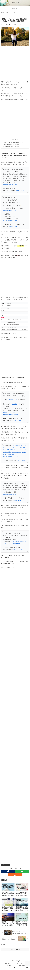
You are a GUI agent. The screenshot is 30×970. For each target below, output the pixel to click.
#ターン (14, 452)
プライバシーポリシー (22, 963)
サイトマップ (8, 965)
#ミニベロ (18, 452)
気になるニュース (6, 864)
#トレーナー (16, 448)
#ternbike (7, 450)
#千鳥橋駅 (14, 404)
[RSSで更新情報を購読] (15, 874)
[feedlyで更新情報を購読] (22, 871)
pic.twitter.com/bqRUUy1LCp (10, 456)
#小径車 (9, 452)
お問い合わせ (22, 965)
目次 (13, 139)
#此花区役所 (16, 541)
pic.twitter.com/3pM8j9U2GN (10, 220)
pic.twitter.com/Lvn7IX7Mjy (10, 184)
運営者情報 (7, 963)
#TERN (12, 450)
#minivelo (16, 450)
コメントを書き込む (15, 949)
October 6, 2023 (21, 460)
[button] (27, 496)
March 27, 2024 (20, 190)
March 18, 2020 (18, 550)
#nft (21, 445)
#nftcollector (11, 454)
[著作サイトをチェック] (8, 871)
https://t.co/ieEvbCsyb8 (9, 412)
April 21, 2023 (17, 420)
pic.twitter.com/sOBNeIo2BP (13, 544)
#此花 (21, 448)
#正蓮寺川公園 (13, 399)
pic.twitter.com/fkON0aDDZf (10, 414)
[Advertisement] (15, 64)
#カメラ (5, 454)
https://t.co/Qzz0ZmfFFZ (9, 210)
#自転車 (24, 452)
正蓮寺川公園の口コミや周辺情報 (11, 146)
